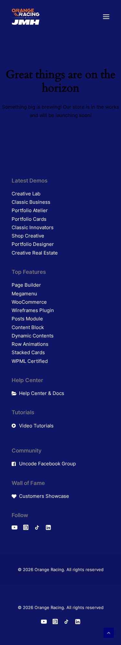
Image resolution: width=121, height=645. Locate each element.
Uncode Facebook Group (47, 464)
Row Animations (30, 344)
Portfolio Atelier (30, 210)
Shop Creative (28, 236)
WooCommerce (29, 302)
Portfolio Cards (29, 219)
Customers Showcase (44, 496)
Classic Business (31, 202)
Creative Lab (26, 194)
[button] (106, 16)
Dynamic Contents (33, 336)
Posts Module (27, 319)
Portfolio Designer (33, 244)
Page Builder (26, 285)
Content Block (28, 327)
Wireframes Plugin (33, 310)
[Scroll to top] (109, 632)
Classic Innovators (33, 227)
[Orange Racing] (25, 17)
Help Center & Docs (41, 393)
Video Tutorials (36, 426)
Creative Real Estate (35, 253)
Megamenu (24, 294)
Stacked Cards (28, 352)
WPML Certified (30, 361)
